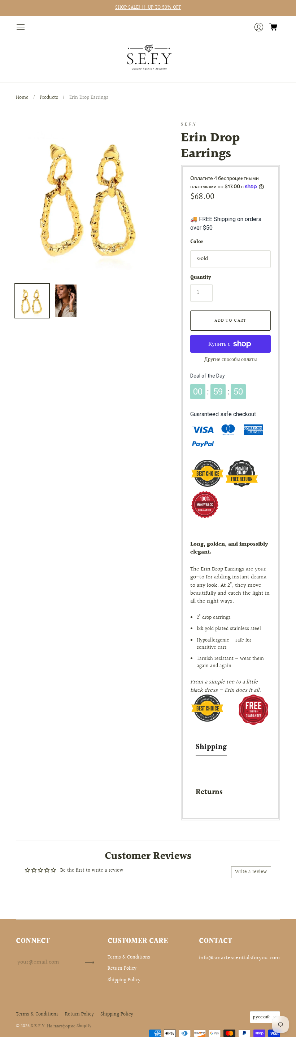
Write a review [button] (251, 872)
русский (261, 1017)
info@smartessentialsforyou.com (239, 957)
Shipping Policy (124, 980)
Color (196, 242)
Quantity (200, 278)
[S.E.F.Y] (148, 57)
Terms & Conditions (129, 957)
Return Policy (122, 969)
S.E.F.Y (188, 124)
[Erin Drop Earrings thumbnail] (32, 301)
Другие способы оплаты (230, 359)
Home (22, 98)
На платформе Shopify (69, 1026)
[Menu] (20, 27)
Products (49, 98)
